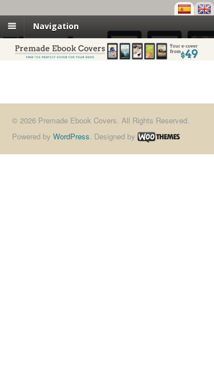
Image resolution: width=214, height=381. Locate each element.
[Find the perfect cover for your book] (107, 54)
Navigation (56, 26)
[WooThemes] (159, 136)
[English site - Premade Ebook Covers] (204, 9)
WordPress (71, 136)
